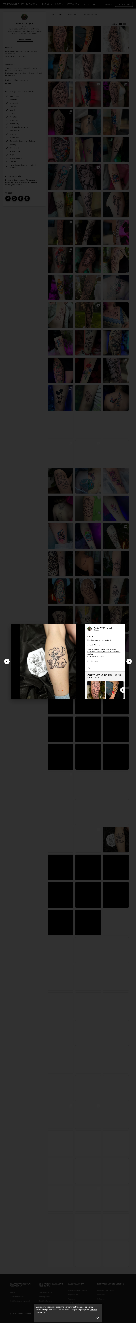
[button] (105, 628)
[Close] (97, 1318)
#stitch (90, 645)
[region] (105, 666)
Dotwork (114, 649)
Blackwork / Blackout (100, 649)
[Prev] (7, 661)
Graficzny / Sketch (95, 652)
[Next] (129, 661)
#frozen (97, 645)
